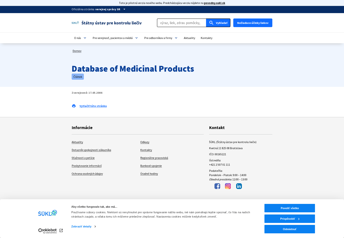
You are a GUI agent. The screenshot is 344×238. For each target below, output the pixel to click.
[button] (80, 38)
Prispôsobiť (287, 218)
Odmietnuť (290, 229)
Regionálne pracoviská (154, 158)
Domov (77, 51)
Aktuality (77, 142)
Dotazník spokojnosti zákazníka (91, 150)
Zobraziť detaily (81, 226)
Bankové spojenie (151, 165)
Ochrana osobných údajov (87, 173)
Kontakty (146, 150)
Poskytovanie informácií (87, 165)
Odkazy (144, 142)
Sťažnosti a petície (83, 158)
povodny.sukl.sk (214, 3)
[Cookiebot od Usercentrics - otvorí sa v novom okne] (47, 231)
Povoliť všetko (290, 208)
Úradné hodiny (149, 173)
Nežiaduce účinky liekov (252, 23)
